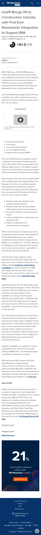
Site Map (28, 525)
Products (20, 504)
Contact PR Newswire (20, 501)
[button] (20, 44)
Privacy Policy (26, 522)
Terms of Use (13, 522)
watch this (26, 276)
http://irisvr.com (8, 435)
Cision (24, 531)
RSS (35, 525)
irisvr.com (32, 376)
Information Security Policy (13, 525)
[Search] (38, 3)
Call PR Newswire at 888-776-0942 (21, 514)
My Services (19, 509)
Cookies (21, 528)
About (20, 506)
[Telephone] (32, 3)
